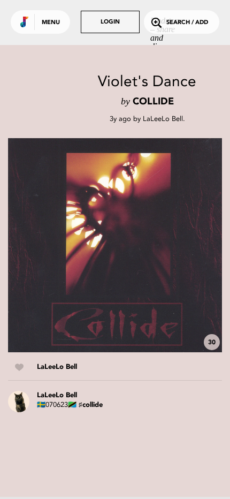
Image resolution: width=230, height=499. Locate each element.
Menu (51, 23)
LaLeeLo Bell (163, 119)
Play (115, 245)
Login (110, 22)
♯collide (91, 405)
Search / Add (187, 23)
